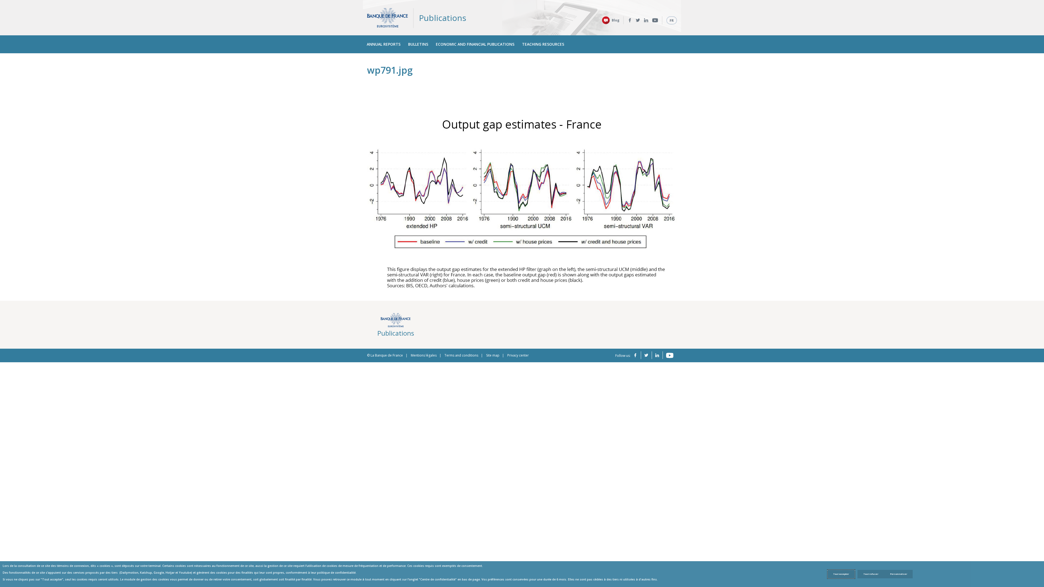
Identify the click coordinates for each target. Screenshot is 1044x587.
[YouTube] (655, 20)
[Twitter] (638, 20)
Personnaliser (898, 574)
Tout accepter (841, 574)
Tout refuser (870, 574)
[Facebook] (630, 20)
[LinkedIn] (646, 20)
